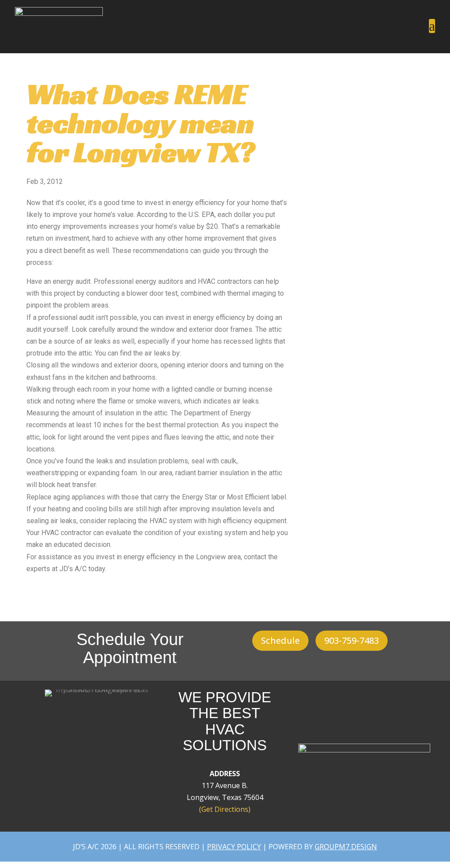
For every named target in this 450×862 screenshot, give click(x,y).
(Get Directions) (224, 809)
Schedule (280, 640)
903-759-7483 (351, 640)
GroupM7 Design (346, 846)
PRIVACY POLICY (234, 846)
